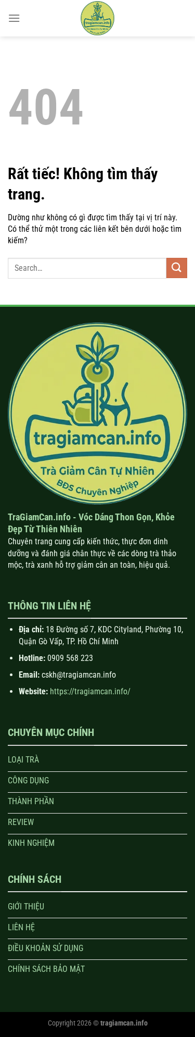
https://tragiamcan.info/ (90, 691)
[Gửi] (176, 268)
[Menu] (14, 18)
